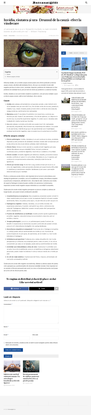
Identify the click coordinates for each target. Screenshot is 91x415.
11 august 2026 (77, 176)
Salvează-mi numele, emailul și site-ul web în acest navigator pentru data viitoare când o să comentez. (32, 343)
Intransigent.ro (12, 409)
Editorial (66, 28)
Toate (70, 53)
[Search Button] (86, 2)
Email (6, 335)
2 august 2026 (68, 43)
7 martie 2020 (28, 383)
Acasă (5, 35)
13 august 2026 (77, 161)
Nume (6, 326)
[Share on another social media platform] (57, 288)
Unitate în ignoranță (69, 41)
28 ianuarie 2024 (10, 385)
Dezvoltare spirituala (22, 35)
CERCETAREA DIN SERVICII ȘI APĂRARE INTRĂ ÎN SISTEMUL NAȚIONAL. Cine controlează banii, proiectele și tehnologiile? (78, 103)
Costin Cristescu (67, 83)
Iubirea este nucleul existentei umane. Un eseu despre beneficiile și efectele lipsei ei (12, 378)
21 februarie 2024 (54, 35)
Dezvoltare (12, 35)
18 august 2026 (77, 128)
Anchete (76, 53)
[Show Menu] (4, 2)
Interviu (82, 53)
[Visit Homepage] (45, 2)
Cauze (8, 74)
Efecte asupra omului (13, 76)
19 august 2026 (77, 111)
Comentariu (8, 304)
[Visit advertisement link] (45, 9)
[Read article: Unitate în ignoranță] (74, 35)
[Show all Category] (86, 53)
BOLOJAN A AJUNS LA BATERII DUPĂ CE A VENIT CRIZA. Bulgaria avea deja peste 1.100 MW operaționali (79, 136)
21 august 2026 (69, 85)
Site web (35, 334)
